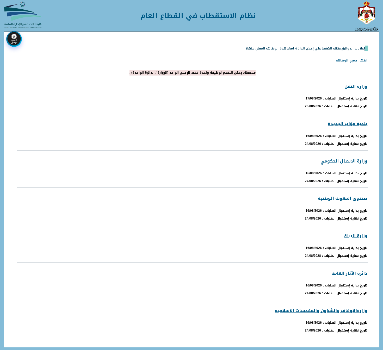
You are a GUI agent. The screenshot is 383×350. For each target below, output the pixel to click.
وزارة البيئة (355, 236)
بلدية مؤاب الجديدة (347, 124)
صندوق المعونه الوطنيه (342, 198)
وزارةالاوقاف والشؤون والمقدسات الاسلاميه (321, 311)
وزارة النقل (355, 86)
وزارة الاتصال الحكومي (343, 161)
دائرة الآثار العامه (349, 273)
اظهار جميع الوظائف (351, 60)
